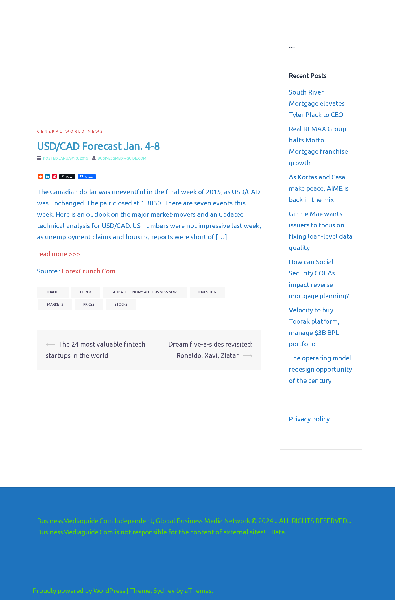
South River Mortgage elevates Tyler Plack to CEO (317, 103)
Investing (207, 292)
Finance (53, 292)
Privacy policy (309, 419)
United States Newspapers (173, 20)
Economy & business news (173, 13)
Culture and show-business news (236, 13)
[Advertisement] (149, 73)
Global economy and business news (145, 292)
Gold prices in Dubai (328, 13)
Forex (85, 292)
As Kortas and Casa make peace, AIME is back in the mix (319, 188)
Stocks (121, 304)
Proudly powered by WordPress (79, 590)
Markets (55, 304)
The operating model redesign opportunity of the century (320, 369)
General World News (70, 131)
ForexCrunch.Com (88, 271)
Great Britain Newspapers (228, 20)
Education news (288, 13)
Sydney (164, 590)
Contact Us (269, 20)
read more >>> (58, 254)
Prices (88, 304)
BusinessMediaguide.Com (90, 11)
